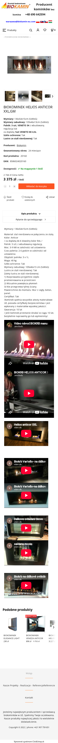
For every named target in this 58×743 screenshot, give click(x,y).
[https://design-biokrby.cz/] (46, 21)
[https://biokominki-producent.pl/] (38, 21)
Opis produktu (29, 213)
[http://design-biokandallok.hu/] (50, 21)
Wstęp (29, 673)
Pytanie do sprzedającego (29, 219)
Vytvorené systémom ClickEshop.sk (29, 741)
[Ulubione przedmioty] (44, 30)
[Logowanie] (37, 29)
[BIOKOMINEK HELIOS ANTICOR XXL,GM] (29, 63)
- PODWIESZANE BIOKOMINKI (16, 37)
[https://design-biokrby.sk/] (42, 21)
